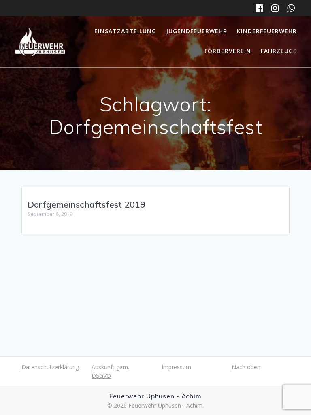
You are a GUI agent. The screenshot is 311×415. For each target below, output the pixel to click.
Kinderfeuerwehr (267, 31)
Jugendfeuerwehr (196, 31)
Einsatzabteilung (125, 31)
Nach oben (246, 367)
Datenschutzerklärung (50, 367)
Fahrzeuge (279, 51)
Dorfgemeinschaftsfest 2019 (86, 204)
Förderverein (227, 51)
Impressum (176, 367)
